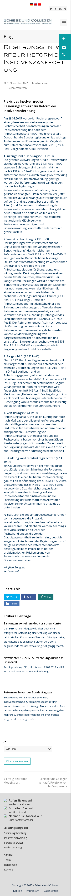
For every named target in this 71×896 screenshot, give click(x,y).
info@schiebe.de (18, 812)
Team (7, 860)
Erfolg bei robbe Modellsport (15, 780)
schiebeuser (42, 83)
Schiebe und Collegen (47, 885)
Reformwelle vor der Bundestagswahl (29, 692)
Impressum (32, 890)
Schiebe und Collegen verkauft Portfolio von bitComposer (53, 782)
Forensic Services (13, 842)
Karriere (8, 869)
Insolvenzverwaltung (15, 837)
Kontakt (17, 890)
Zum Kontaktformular (21, 820)
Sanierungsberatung (15, 833)
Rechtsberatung (13, 847)
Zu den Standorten (19, 804)
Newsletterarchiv (17, 87)
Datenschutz (50, 890)
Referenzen (10, 864)
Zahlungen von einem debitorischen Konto (32, 623)
